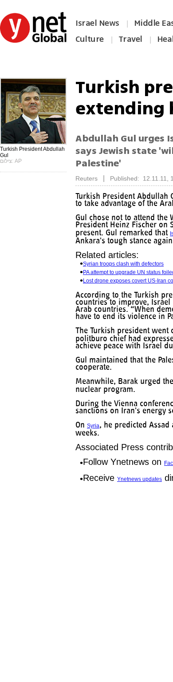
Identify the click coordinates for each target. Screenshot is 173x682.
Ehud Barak (89, 233)
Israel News (97, 23)
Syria (93, 432)
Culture (89, 39)
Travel (130, 39)
